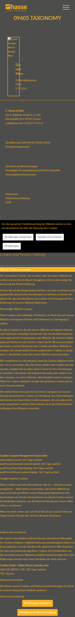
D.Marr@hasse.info (26, 80)
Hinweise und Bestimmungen (22, 166)
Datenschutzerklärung (18, 198)
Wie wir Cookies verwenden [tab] (15, 270)
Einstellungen (12, 246)
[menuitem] (64, 7)
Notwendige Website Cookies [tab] (16, 309)
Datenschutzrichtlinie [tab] (11, 580)
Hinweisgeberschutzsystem (21, 175)
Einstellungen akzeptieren (18, 237)
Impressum (12, 194)
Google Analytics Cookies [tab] (14, 479)
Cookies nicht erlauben (50, 237)
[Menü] (64, 7)
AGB (8, 202)
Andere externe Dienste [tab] (13, 532)
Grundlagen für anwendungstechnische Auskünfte (33, 170)
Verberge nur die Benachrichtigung (37, 612)
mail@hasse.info (14, 123)
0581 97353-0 (34, 123)
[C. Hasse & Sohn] (31, 7)
